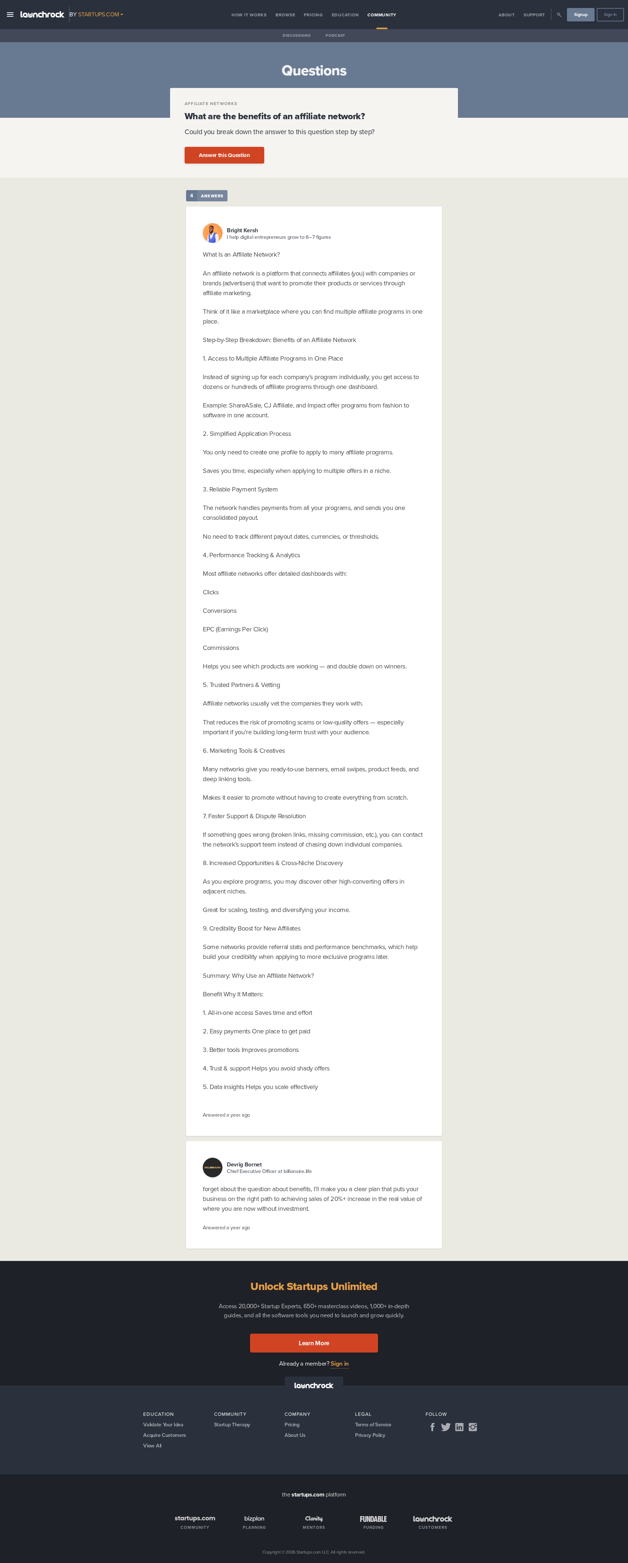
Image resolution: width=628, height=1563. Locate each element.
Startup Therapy (232, 1425)
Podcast (335, 35)
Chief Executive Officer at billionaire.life (269, 1171)
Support (534, 15)
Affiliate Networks (211, 103)
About (507, 15)
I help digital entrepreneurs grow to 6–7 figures (279, 237)
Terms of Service (373, 1425)
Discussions (296, 35)
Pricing (313, 15)
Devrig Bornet (244, 1164)
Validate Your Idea (163, 1425)
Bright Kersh (242, 230)
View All (152, 1446)
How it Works (249, 15)
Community (381, 15)
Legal (363, 1414)
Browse (285, 15)
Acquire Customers (164, 1435)
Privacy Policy (370, 1435)
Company (298, 1414)
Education (345, 15)
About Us (295, 1435)
